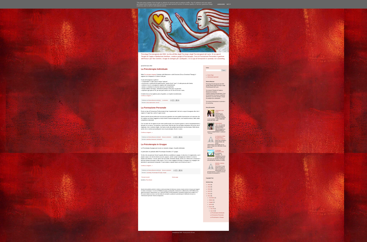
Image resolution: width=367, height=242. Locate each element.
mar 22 (212, 211)
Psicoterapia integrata (150, 74)
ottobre (211, 200)
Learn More (221, 4)
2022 (209, 187)
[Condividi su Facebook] (177, 100)
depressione (152, 102)
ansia (147, 102)
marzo (211, 206)
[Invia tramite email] (171, 100)
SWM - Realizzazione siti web (187, 232)
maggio (211, 202)
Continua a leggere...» (147, 95)
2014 (209, 193)
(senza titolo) (218, 123)
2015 (209, 191)
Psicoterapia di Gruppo (157, 172)
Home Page (210, 75)
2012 (209, 196)
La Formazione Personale (153, 107)
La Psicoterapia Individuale (154, 69)
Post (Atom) (149, 180)
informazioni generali (212, 77)
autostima (148, 139)
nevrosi (157, 102)
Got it (229, 4)
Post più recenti (145, 177)
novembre (212, 197)
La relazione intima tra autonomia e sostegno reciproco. (220, 138)
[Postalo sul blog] (173, 100)
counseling (148, 172)
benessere (153, 139)
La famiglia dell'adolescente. (219, 151)
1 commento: (165, 100)
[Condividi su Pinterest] (178, 100)
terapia (164, 172)
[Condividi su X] (175, 100)
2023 (209, 184)
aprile (210, 204)
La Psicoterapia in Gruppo (154, 144)
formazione (159, 139)
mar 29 (212, 208)
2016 (209, 189)
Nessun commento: (166, 137)
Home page (175, 177)
